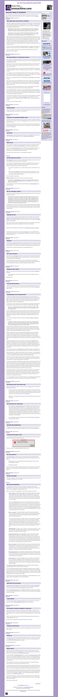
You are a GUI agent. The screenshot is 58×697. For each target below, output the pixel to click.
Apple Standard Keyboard (13, 551)
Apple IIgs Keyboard (12, 558)
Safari (7, 299)
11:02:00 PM (7, 382)
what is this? (47, 102)
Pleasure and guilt (12, 475)
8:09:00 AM (7, 482)
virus (25, 152)
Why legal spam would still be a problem (18, 21)
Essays (21, 3)
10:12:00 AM (7, 292)
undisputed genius (16, 255)
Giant (15, 145)
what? (35, 3)
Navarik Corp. (44, 45)
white (24, 493)
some (9, 486)
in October (28, 109)
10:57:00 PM (7, 281)
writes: (37, 304)
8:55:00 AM (7, 596)
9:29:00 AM (7, 55)
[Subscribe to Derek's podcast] (44, 18)
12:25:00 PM (7, 633)
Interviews (9, 133)
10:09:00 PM (7, 115)
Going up (9, 635)
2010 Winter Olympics (18, 655)
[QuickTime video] (46, 127)
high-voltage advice (25, 231)
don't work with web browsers (22, 296)
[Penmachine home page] (18, 10)
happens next (36, 428)
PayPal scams (24, 120)
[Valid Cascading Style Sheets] (49, 116)
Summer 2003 (20, 651)
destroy (30, 386)
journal (6, 16)
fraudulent (31, 47)
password (17, 171)
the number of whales (16, 147)
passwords (15, 242)
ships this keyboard (33, 507)
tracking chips (20, 233)
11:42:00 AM (7, 646)
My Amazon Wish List (47, 104)
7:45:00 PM (7, 18)
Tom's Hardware (31, 77)
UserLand (16, 585)
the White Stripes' (19, 405)
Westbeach (8, 218)
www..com (47, 92)
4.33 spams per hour (11, 638)
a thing (29, 486)
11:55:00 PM (7, 212)
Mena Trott (32, 136)
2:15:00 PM (7, 606)
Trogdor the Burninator (13, 626)
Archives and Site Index (26, 3)
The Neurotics (45, 89)
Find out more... (47, 38)
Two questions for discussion (15, 403)
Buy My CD (24, 2)
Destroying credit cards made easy (16, 384)
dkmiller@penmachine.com (29, 687)
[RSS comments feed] (44, 18)
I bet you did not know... (13, 283)
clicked (37, 417)
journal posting (9, 61)
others (11, 486)
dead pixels (37, 83)
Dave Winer (36, 317)
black (21, 493)
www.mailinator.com (18, 179)
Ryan (12, 464)
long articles (20, 600)
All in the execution (12, 253)
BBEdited (22, 685)
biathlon (20, 672)
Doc (14, 205)
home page (36, 16)
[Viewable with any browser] (49, 117)
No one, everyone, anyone (14, 191)
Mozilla (33, 340)
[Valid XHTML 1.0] (44, 116)
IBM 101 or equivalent (12, 512)
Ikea (24, 477)
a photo (23, 428)
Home (18, 2)
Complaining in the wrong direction (16, 294)
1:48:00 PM (7, 267)
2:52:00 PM (7, 251)
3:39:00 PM (7, 238)
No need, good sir (11, 454)
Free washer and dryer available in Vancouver (19, 608)
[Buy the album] (46, 29)
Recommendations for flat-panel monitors (18, 57)
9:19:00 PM (7, 452)
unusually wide (15, 502)
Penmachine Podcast (45, 33)
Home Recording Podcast (37, 2)
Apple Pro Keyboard (12, 493)
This (32, 627)
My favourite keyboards (13, 484)
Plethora (9, 240)
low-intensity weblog (33, 183)
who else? (46, 69)
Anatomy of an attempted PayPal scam (17, 117)
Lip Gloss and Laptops (45, 74)
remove (28, 285)
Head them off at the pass (14, 583)
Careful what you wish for (14, 157)
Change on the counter (13, 269)
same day (14, 677)
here (39, 77)
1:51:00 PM (7, 401)
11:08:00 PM (7, 422)
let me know (11, 617)
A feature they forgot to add (14, 434)
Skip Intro (32, 417)
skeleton (16, 672)
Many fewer (10, 142)
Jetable (11, 159)
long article (17, 193)
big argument (37, 585)
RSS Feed (32, 3)
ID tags (19, 258)
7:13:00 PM (7, 105)
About (20, 2)
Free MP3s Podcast (29, 2)
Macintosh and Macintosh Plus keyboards (16, 565)
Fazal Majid (11, 178)
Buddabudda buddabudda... (14, 425)
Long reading (10, 598)
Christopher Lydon (10, 135)
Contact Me (39, 3)
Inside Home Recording (46, 57)
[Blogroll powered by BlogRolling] (49, 115)
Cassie (29, 561)
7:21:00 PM (7, 581)
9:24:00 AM (7, 130)
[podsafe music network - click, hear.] (46, 67)
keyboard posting (11, 456)
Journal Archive (37, 683)
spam (31, 24)
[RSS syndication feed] (44, 17)
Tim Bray (31, 317)
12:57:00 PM (7, 623)
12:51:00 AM (7, 189)
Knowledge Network (48, 128)
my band (8, 427)
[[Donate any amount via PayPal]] (48, 16)
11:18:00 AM (7, 155)
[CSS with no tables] (44, 117)
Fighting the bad (11, 214)
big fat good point (14, 589)
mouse (35, 494)
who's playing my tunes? (47, 68)
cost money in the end (33, 655)
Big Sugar (19, 413)
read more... (13, 126)
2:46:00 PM (7, 473)
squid (17, 145)
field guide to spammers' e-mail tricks (32, 227)
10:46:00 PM (7, 140)
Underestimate (11, 107)
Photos (18, 3)
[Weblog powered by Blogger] (44, 115)
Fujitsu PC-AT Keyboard (12, 544)
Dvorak (13, 462)
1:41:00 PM (7, 432)
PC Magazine (25, 96)
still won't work (36, 25)
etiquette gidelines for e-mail (19, 602)
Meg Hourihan (26, 136)
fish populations (22, 145)
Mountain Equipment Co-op (16, 218)
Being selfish (10, 648)
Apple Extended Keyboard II (13, 533)
